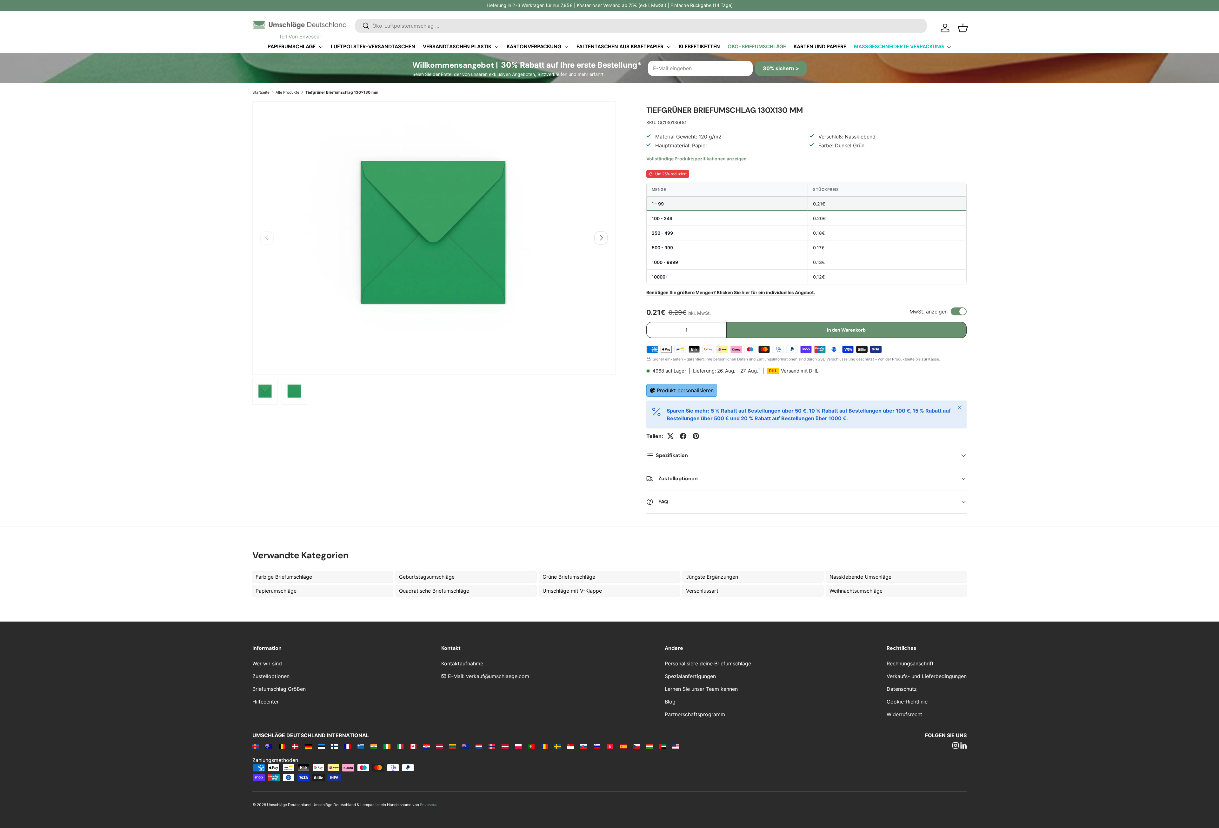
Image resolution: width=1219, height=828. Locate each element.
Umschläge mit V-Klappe (572, 591)
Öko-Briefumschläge (757, 46)
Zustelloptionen (271, 676)
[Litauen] (452, 746)
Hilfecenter (265, 701)
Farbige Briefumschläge (284, 577)
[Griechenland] (360, 746)
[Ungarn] (649, 746)
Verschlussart (702, 591)
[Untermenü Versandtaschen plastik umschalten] (496, 46)
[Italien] (400, 746)
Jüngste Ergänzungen (712, 577)
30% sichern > (781, 68)
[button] (963, 28)
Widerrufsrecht (904, 714)
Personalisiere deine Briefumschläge (708, 663)
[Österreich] (505, 746)
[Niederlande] (479, 746)
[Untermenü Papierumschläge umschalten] (320, 46)
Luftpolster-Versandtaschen (373, 46)
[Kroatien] (426, 746)
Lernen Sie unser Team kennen (701, 689)
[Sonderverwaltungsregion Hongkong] (610, 746)
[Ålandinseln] (255, 746)
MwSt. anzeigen (928, 311)
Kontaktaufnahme (462, 663)
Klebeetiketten (699, 46)
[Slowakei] (583, 746)
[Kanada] (413, 746)
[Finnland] (334, 746)
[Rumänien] (544, 746)
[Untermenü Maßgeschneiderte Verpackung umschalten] (949, 46)
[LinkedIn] (963, 746)
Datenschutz (902, 689)
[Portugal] (531, 746)
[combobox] (641, 26)
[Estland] (321, 746)
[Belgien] (282, 746)
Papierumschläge (292, 46)
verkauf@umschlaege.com (497, 676)
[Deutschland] (308, 746)
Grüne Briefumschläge (569, 577)
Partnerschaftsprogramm (695, 714)
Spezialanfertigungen (690, 676)
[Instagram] (955, 746)
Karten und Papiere (820, 46)
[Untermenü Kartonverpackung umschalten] (566, 46)
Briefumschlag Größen (279, 689)
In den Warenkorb (846, 330)
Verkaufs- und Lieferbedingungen (927, 676)
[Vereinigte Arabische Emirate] (662, 746)
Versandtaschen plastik (457, 46)
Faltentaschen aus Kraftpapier (619, 46)
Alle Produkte (287, 92)
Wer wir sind (267, 663)
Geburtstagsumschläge (427, 577)
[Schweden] (557, 746)
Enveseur (428, 804)
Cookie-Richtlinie (907, 701)
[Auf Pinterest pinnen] (695, 436)
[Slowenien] (597, 746)
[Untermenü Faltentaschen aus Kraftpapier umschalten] (668, 46)
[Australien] (268, 746)
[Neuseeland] (465, 746)
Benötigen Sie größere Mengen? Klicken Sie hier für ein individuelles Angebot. (730, 292)
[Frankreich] (347, 746)
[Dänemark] (295, 746)
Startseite (261, 92)
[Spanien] (623, 746)
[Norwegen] (492, 746)
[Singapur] (570, 746)
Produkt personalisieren (685, 390)
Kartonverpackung (534, 46)
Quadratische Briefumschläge (434, 591)
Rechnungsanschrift (910, 663)
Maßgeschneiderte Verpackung (899, 46)
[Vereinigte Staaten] (675, 746)
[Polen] (518, 746)
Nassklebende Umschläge (860, 577)
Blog (670, 701)
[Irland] (386, 746)
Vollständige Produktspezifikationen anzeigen (696, 158)
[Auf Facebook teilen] (683, 436)
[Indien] (373, 746)
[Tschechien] (636, 746)
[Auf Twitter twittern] (670, 436)
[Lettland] (439, 746)
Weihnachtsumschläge (856, 591)
